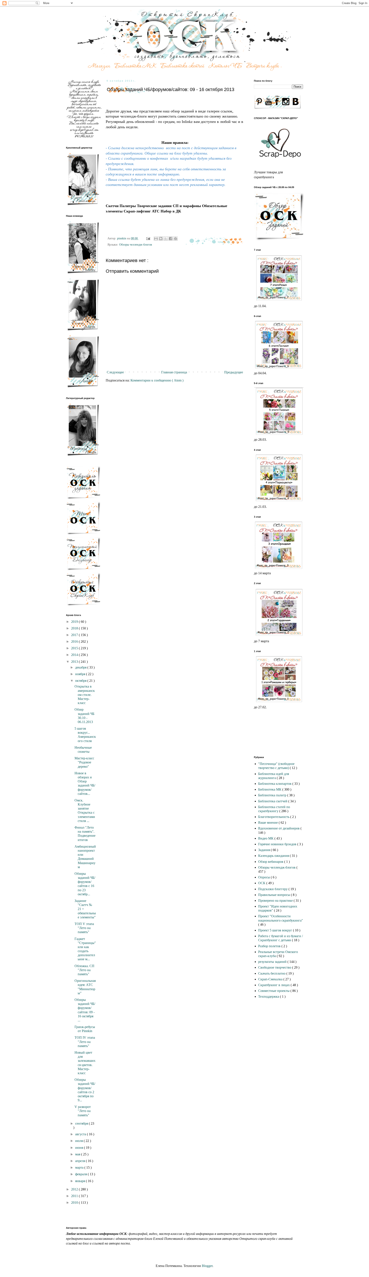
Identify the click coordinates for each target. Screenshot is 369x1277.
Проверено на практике (276, 900)
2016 (75, 641)
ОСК (262, 883)
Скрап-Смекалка (270, 979)
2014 (75, 655)
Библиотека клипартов (275, 783)
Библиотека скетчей (273, 801)
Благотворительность (274, 817)
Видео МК (266, 838)
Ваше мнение (268, 822)
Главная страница (174, 372)
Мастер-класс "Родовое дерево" (84, 762)
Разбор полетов (269, 946)
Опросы (264, 877)
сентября (82, 1123)
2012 (75, 1189)
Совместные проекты (274, 991)
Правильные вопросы (274, 895)
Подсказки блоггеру (273, 889)
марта (79, 1167)
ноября (80, 674)
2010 (75, 1202)
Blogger (207, 1266)
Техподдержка (269, 996)
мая (78, 1154)
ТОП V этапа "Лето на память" (84, 928)
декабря (81, 667)
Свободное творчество (275, 967)
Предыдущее (233, 372)
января (80, 1181)
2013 (75, 661)
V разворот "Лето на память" (83, 1111)
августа (81, 1134)
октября (81, 680)
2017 (75, 635)
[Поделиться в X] (166, 238)
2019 (75, 621)
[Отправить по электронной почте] (156, 238)
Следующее (115, 372)
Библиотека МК (270, 789)
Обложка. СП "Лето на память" (84, 970)
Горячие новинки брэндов (277, 844)
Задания (264, 850)
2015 (75, 648)
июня (79, 1147)
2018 (75, 628)
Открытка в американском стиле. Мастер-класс (85, 695)
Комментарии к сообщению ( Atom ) (156, 380)
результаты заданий (272, 961)
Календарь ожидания (274, 855)
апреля (80, 1161)
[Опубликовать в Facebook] (170, 238)
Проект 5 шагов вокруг (275, 930)
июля (79, 1141)
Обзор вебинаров (271, 861)
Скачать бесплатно (272, 973)
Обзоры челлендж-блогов (135, 244)
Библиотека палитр (272, 795)
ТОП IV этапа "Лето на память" (85, 1041)
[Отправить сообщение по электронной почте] (148, 238)
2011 (75, 1196)
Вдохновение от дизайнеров (279, 828)
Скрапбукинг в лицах (274, 985)
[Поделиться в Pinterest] (175, 238)
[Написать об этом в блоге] (161, 238)
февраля (81, 1174)
